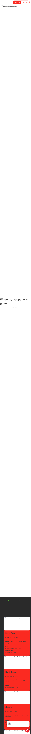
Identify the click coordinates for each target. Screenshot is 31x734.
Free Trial (25, 2)
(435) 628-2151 (13, 711)
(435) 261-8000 (13, 676)
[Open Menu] (29, 6)
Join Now (17, 2)
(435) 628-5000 (13, 637)
